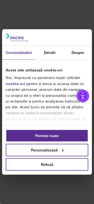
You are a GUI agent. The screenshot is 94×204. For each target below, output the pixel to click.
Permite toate (47, 136)
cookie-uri (15, 84)
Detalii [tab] (49, 52)
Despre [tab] (78, 52)
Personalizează (44, 150)
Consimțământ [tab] (19, 52)
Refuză (47, 164)
